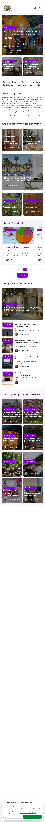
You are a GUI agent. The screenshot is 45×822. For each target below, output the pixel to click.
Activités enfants (11, 230)
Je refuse (13, 817)
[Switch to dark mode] (40, 8)
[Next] (25, 269)
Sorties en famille (9, 27)
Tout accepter (32, 817)
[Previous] (20, 269)
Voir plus (22, 275)
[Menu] (30, 8)
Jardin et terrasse (9, 201)
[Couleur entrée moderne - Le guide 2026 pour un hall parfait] (22, 304)
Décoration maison (9, 61)
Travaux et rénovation (32, 201)
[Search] (35, 8)
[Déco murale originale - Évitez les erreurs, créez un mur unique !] (22, 172)
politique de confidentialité (27, 813)
